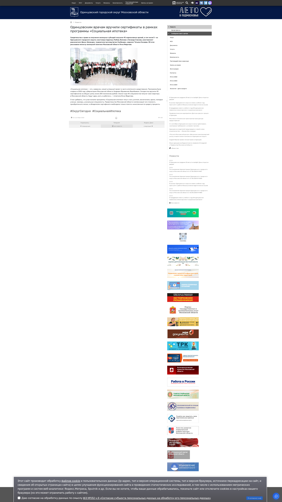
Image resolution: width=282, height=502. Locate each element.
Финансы (106, 3)
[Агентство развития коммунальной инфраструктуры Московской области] (183, 430)
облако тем (175, 148)
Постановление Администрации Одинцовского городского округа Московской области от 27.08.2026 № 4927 (188, 170)
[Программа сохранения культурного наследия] (183, 225)
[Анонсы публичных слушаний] (183, 285)
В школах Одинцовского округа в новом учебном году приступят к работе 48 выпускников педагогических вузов (188, 104)
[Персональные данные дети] (183, 418)
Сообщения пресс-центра (179, 33)
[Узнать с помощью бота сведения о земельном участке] (183, 213)
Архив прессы (175, 30)
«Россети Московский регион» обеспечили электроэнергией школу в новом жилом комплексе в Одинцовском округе (189, 135)
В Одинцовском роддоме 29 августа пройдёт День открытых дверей (189, 98)
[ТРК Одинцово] (183, 346)
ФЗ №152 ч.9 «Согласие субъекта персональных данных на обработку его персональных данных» (147, 497)
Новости (78, 22)
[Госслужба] (183, 237)
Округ (74, 3)
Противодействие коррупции (179, 61)
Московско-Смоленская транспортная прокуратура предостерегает (186, 119)
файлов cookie (70, 480)
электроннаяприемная (180, 3)
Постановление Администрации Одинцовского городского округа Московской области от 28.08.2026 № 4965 (188, 191)
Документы (89, 3)
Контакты (173, 73)
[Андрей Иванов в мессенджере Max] (210, 3)
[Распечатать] (117, 118)
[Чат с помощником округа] (276, 496)
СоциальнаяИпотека (107, 111)
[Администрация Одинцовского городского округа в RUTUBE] (197, 3)
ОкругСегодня (81, 111)
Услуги (98, 3)
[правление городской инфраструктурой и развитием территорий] (183, 273)
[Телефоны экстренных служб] (183, 442)
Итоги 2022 (173, 77)
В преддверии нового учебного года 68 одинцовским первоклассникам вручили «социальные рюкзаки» (186, 109)
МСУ (80, 3)
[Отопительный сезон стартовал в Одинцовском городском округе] (149, 126)
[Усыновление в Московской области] (183, 466)
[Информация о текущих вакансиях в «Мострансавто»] (183, 321)
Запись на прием (147, 3)
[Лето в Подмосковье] (183, 12)
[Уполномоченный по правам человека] (183, 406)
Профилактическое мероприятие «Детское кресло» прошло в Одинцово (189, 114)
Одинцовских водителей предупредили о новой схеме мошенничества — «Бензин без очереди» (186, 130)
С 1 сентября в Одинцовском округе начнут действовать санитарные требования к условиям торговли (187, 125)
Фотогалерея (174, 69)
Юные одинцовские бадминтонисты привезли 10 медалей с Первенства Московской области (188, 144)
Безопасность (118, 3)
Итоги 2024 (173, 85)
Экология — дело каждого (178, 88)
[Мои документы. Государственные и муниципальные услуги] (183, 333)
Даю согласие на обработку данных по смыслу (116, 497)
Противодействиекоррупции (131, 2)
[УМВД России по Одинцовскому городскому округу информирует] (183, 297)
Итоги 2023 (173, 81)
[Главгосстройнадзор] (183, 394)
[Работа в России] (183, 382)
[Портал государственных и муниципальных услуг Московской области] (183, 309)
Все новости (175, 203)
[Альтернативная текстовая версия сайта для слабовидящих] (192, 3)
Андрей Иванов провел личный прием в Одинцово (185, 139)
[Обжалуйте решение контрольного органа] (183, 249)
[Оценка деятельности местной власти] (183, 261)
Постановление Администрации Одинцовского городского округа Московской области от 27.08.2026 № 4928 (188, 177)
